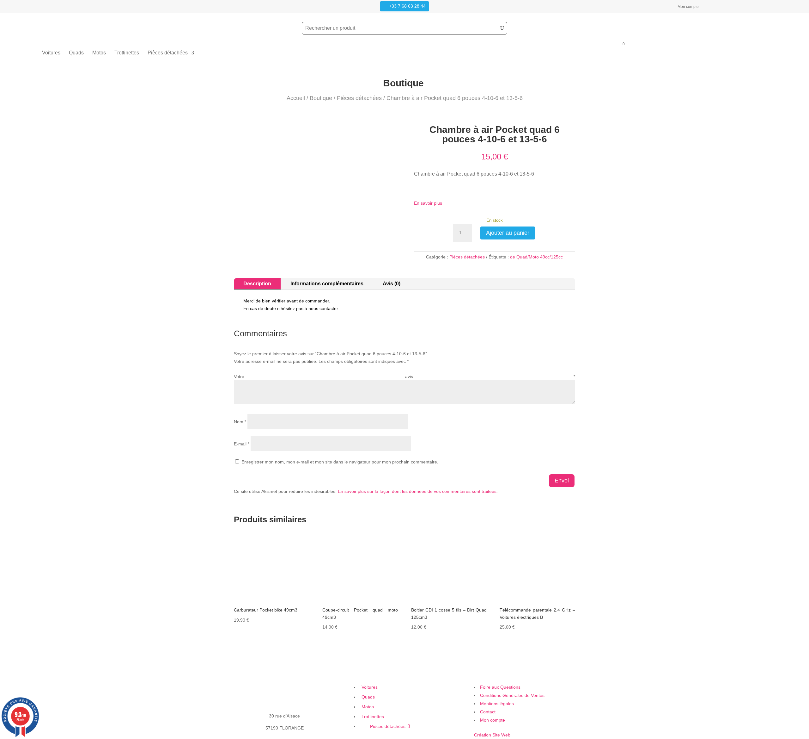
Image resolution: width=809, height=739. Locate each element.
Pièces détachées (168, 53)
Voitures (51, 53)
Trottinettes (126, 53)
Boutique (321, 98)
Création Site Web (492, 734)
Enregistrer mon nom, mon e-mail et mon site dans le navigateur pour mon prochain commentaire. (339, 461)
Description (257, 283)
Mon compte (688, 6)
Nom (240, 421)
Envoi (562, 480)
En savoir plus (428, 203)
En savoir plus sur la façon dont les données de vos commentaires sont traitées (417, 491)
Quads (76, 53)
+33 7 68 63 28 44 (407, 6)
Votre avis (404, 376)
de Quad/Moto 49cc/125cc (536, 256)
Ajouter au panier (507, 233)
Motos (99, 53)
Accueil (296, 98)
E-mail (241, 443)
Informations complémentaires (326, 283)
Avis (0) (391, 283)
